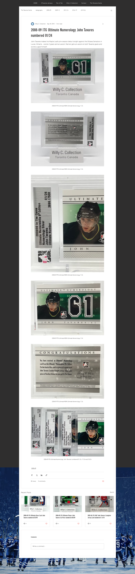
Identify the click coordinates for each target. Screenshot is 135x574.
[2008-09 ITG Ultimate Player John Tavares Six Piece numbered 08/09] (67, 504)
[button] (111, 10)
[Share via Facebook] (32, 475)
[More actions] (103, 24)
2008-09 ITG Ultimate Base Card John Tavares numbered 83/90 (34, 516)
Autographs (39, 10)
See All (112, 492)
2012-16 (66, 10)
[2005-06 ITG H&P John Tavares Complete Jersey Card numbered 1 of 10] (99, 504)
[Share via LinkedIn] (41, 475)
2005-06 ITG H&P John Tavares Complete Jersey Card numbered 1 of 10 (99, 516)
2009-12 (57, 10)
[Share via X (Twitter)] (37, 475)
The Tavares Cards (26, 10)
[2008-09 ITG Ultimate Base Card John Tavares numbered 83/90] (35, 504)
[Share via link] (46, 475)
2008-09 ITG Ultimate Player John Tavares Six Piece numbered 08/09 (65, 516)
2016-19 (74, 10)
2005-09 (48, 10)
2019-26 (83, 10)
